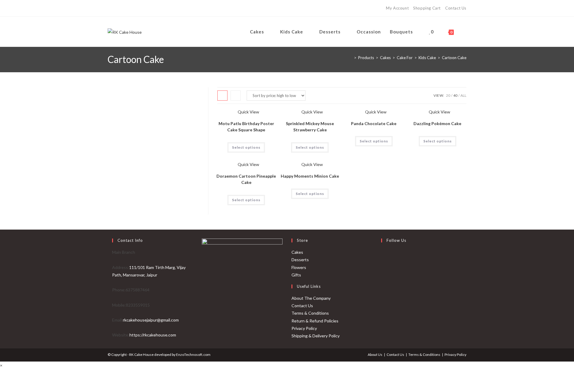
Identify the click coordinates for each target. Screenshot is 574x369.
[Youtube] (126, 8)
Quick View (248, 111)
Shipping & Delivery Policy (315, 335)
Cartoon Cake (454, 57)
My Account (397, 8)
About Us (375, 354)
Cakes (297, 252)
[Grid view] (222, 95)
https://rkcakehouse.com (152, 334)
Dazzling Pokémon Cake (437, 123)
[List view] (235, 95)
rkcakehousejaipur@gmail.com (151, 319)
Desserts (300, 259)
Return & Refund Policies (314, 320)
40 (455, 95)
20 (448, 95)
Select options (246, 147)
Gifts (296, 274)
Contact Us (455, 8)
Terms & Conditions (310, 313)
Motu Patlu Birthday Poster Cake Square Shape (246, 126)
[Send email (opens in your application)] (134, 8)
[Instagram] (118, 8)
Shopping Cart (427, 8)
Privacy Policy (304, 328)
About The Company (311, 298)
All (463, 95)
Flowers (298, 267)
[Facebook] (111, 8)
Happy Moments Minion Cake (310, 176)
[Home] (350, 57)
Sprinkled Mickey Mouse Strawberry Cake (310, 126)
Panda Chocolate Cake (373, 123)
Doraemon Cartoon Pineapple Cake (246, 179)
